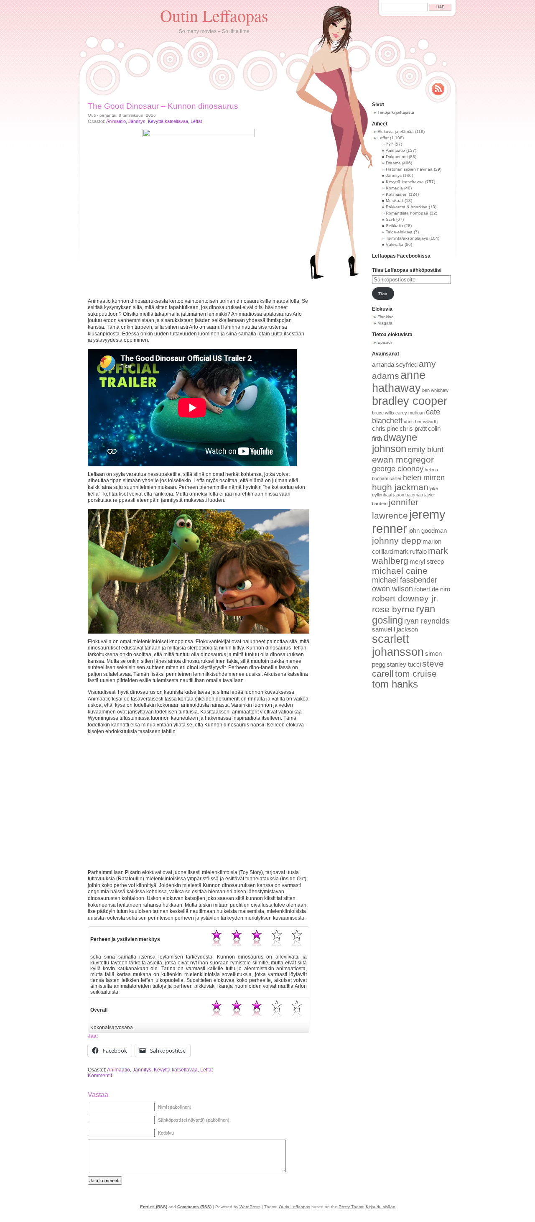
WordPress (249, 1206)
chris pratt (413, 428)
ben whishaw (435, 390)
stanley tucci (404, 664)
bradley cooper (409, 401)
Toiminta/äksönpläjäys (407, 238)
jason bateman (408, 494)
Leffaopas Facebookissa (401, 256)
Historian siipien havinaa (409, 169)
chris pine (385, 428)
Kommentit (100, 1076)
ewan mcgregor (403, 459)
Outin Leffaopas (214, 15)
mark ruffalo (410, 551)
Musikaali (394, 200)
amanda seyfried (395, 364)
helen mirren (424, 477)
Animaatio (116, 121)
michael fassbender (404, 580)
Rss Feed (438, 89)
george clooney (397, 469)
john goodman (427, 530)
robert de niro (432, 589)
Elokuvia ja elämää (395, 131)
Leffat (196, 121)
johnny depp (396, 540)
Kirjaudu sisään (380, 1206)
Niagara (384, 323)
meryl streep (427, 561)
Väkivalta (394, 244)
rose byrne (393, 609)
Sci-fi (390, 219)
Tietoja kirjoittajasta (395, 112)
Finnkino (385, 316)
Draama (393, 163)
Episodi (384, 342)
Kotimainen (397, 194)
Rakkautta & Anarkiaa (407, 207)
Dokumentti (397, 156)
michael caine (400, 570)
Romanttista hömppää (407, 213)
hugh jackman (400, 487)
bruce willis (383, 412)
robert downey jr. (405, 598)
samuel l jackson (395, 629)
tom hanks (395, 684)
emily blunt (425, 449)
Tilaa (382, 293)
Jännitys (136, 121)
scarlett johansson (398, 645)
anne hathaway (398, 381)
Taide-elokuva (399, 232)
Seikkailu (394, 225)
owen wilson (392, 589)
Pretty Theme (351, 1206)
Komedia (394, 188)
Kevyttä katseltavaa (168, 121)
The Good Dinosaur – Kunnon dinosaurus (163, 106)
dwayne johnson (394, 443)
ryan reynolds (426, 621)
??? (389, 144)
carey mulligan (410, 412)
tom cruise (416, 673)
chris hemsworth (421, 421)
